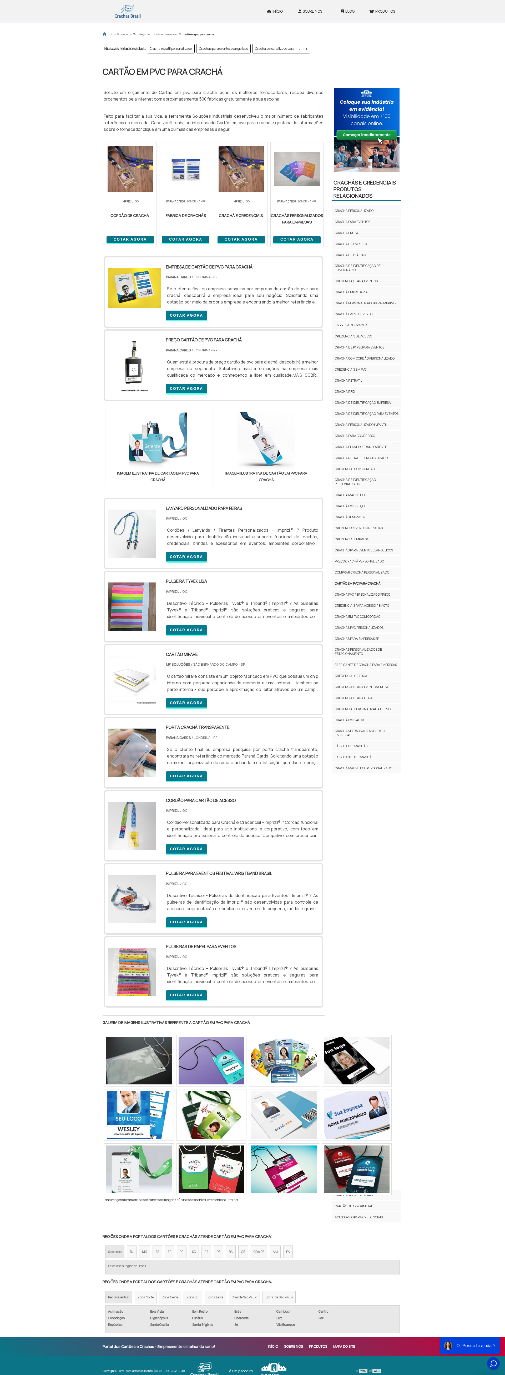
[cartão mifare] (132, 700)
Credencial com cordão (355, 469)
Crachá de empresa (351, 244)
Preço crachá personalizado (359, 561)
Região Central (118, 1297)
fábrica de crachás (351, 746)
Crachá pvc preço (350, 506)
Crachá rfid (345, 391)
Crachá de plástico (351, 255)
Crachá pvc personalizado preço (362, 594)
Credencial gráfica (351, 676)
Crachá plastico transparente (361, 447)
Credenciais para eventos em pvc (362, 687)
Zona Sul (192, 1297)
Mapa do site (344, 1346)
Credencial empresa (352, 539)
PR (182, 1251)
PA (288, 1251)
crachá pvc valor (349, 720)
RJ (132, 1251)
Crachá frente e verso (353, 314)
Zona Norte (146, 1297)
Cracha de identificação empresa (363, 402)
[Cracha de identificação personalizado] (357, 1060)
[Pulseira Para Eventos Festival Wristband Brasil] (132, 919)
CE (243, 1251)
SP (169, 1251)
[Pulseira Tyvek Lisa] (132, 627)
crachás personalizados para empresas (360, 733)
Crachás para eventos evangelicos (223, 48)
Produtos (385, 11)
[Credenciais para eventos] (284, 1115)
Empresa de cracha (351, 325)
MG (144, 1251)
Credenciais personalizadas (359, 528)
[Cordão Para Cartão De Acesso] (132, 846)
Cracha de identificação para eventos (366, 413)
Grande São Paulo (244, 1297)
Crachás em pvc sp (350, 517)
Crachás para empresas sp (357, 638)
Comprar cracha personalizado (362, 572)
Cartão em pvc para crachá (358, 583)
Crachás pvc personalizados (359, 627)
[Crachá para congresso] (139, 1169)
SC (194, 1251)
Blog (350, 11)
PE (218, 1251)
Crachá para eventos (352, 222)
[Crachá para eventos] (211, 1169)
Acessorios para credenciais (359, 1217)
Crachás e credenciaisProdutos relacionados (365, 189)
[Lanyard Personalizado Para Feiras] (132, 554)
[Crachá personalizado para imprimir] (357, 1169)
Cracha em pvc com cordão (357, 616)
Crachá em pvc (347, 233)
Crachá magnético (350, 495)
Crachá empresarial (352, 292)
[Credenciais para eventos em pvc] (284, 1169)
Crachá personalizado (354, 210)
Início (277, 11)
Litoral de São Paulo (279, 1297)
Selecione (115, 1251)
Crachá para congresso (355, 436)
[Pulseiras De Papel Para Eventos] (132, 992)
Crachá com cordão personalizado (365, 358)
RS (206, 1251)
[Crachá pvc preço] (139, 1060)
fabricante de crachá (353, 757)
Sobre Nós (312, 11)
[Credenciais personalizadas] (357, 1115)
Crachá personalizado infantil (361, 424)
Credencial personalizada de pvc (363, 709)
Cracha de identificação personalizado (355, 481)
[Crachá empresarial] (211, 1115)
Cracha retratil (348, 380)
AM (275, 1251)
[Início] (127, 11)
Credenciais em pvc (351, 369)
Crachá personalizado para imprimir (281, 48)
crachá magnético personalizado (363, 768)
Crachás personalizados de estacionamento (358, 651)
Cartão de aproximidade (355, 1206)
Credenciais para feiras (354, 698)
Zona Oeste (170, 1297)
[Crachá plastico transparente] (211, 1060)
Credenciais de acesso (353, 336)
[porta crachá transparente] (132, 773)
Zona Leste (215, 1297)
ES (157, 1251)
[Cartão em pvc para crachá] (158, 441)
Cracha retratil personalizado (171, 48)
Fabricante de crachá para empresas (366, 664)
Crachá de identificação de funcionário (358, 267)
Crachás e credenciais (354, 1195)
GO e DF (259, 1251)
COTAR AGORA (130, 239)
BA (231, 1251)
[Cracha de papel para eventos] (284, 1060)
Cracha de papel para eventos (359, 347)
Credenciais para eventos (356, 281)
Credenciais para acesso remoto (362, 605)
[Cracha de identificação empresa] (139, 1115)
